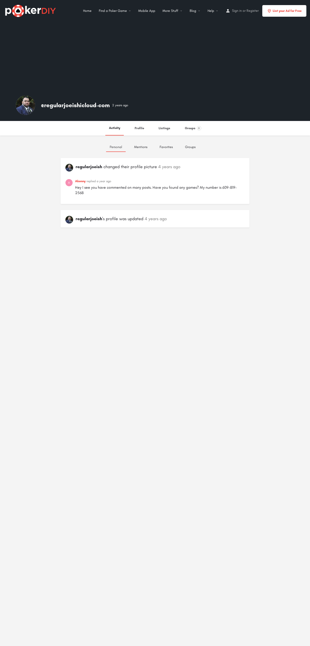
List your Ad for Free (287, 11)
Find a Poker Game (113, 11)
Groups (192, 128)
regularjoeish (89, 166)
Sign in (237, 11)
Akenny (80, 181)
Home (87, 11)
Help (211, 11)
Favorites (166, 147)
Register (253, 11)
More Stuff (170, 11)
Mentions (140, 147)
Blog (193, 11)
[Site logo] (31, 10)
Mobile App (146, 11)
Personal (116, 147)
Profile (139, 128)
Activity (114, 128)
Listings (164, 128)
